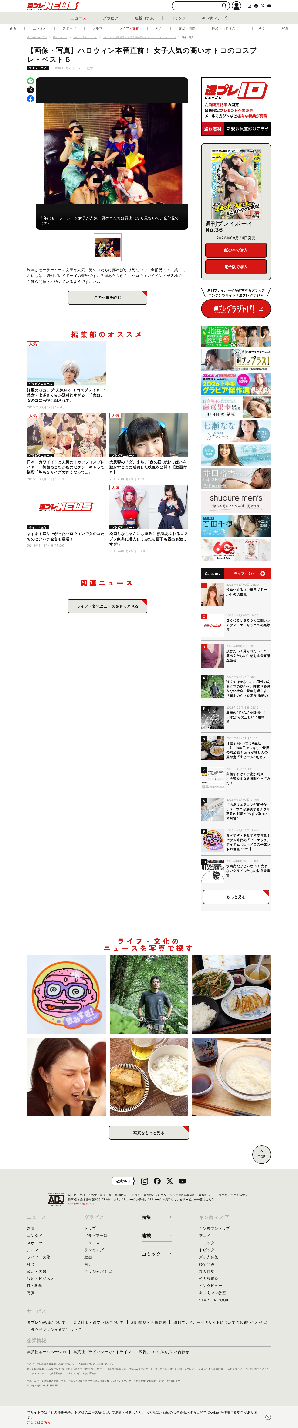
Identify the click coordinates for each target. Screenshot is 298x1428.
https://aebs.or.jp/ (82, 1204)
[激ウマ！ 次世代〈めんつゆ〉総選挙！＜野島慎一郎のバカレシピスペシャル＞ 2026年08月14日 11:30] (231, 1077)
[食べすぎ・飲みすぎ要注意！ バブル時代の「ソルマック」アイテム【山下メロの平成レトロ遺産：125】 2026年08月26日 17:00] (66, 994)
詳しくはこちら (39, 1422)
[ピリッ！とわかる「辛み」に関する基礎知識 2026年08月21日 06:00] (66, 1077)
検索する (224, 5)
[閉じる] (268, 1417)
